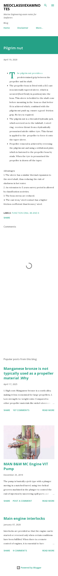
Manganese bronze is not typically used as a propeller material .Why (29, 373)
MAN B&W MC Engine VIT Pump (26, 466)
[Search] (45, 5)
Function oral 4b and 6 (25, 212)
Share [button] (7, 217)
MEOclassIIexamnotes (22, 7)
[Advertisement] (29, 327)
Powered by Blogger (30, 567)
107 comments (21, 410)
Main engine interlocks (24, 518)
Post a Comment (22, 500)
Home (7, 27)
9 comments (20, 550)
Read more (48, 410)
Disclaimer (22, 27)
